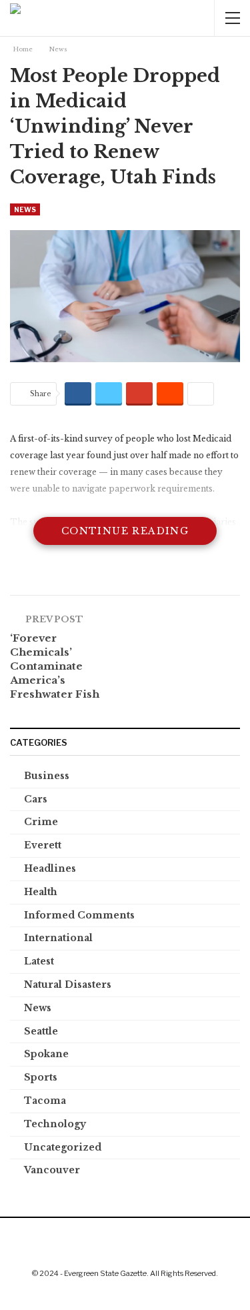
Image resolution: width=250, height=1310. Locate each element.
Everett (42, 845)
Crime (41, 822)
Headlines (50, 868)
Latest (39, 961)
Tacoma (45, 1101)
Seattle (41, 1031)
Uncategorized (62, 1147)
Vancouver (52, 1170)
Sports (40, 1077)
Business (46, 776)
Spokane (46, 1054)
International (58, 938)
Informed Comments (79, 915)
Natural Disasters (67, 984)
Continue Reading (125, 531)
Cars (35, 799)
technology (55, 1124)
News (25, 209)
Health (40, 892)
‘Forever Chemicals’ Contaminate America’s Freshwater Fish (54, 666)
